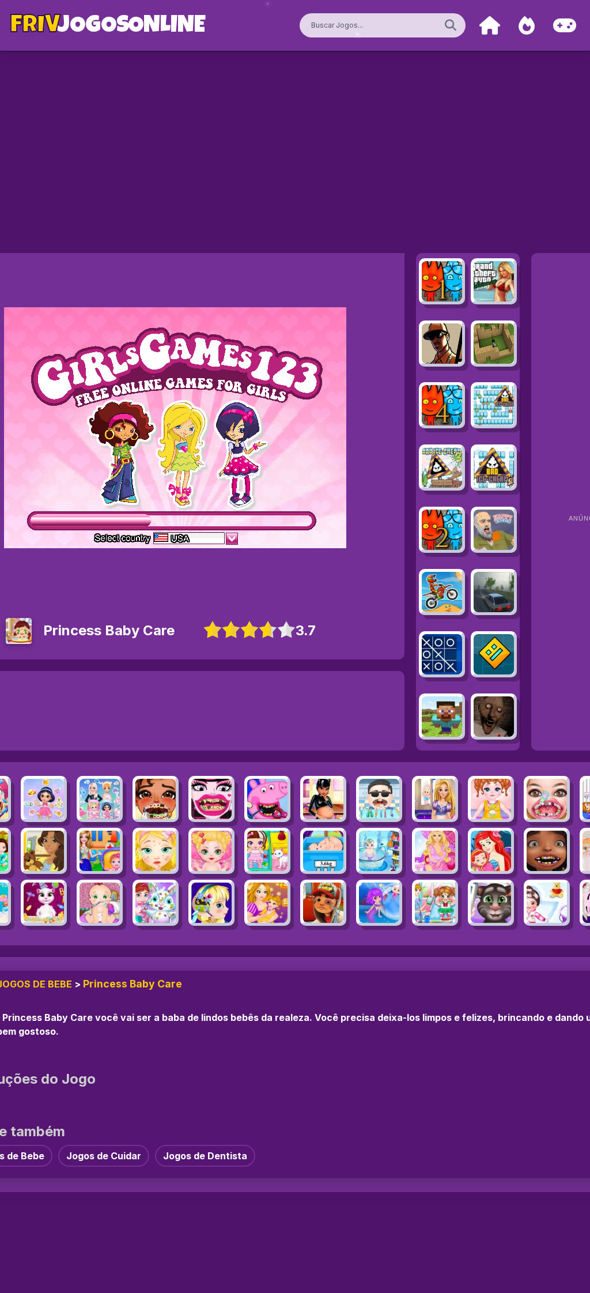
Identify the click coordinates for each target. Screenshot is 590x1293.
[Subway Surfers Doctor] (323, 903)
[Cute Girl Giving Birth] (323, 851)
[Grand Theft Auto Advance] (494, 281)
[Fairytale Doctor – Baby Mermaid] (379, 903)
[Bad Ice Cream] (494, 405)
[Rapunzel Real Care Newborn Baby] (267, 903)
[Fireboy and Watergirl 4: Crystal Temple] (442, 405)
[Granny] (494, 716)
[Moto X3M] (442, 592)
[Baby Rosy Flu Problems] (100, 903)
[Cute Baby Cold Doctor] (435, 903)
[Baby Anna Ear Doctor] (211, 903)
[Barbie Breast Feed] (435, 851)
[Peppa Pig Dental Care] (267, 799)
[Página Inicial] (490, 26)
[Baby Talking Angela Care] (44, 903)
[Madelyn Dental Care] (547, 799)
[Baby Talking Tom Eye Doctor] (491, 903)
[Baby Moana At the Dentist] (155, 799)
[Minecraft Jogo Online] (494, 343)
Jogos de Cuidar (103, 1156)
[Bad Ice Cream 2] (494, 467)
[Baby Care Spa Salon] (211, 851)
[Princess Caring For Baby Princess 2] (44, 799)
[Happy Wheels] (494, 530)
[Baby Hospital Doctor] (100, 851)
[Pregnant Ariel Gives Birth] (491, 851)
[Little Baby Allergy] (155, 851)
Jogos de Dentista (205, 1156)
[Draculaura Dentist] (211, 799)
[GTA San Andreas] (442, 343)
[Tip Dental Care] (547, 851)
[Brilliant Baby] (491, 799)
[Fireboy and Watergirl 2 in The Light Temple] (442, 530)
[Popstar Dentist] (379, 799)
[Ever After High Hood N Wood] (267, 851)
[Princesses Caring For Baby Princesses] (100, 799)
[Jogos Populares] (526, 26)
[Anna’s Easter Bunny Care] (155, 903)
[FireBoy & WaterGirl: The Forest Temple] (442, 281)
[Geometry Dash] (494, 654)
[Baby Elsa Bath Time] (379, 851)
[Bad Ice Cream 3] (442, 467)
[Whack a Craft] (442, 716)
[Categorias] (565, 26)
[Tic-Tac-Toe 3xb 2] (442, 654)
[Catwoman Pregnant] (323, 799)
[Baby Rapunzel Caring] (435, 799)
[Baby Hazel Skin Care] (547, 903)
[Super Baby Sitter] (44, 851)
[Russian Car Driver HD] (494, 592)
